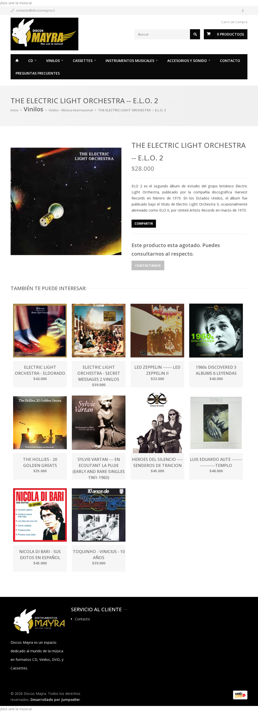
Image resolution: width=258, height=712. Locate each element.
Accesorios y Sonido (187, 60)
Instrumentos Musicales (130, 60)
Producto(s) (230, 34)
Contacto (230, 60)
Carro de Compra (234, 22)
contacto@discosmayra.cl (35, 10)
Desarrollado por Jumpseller (55, 699)
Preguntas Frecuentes (38, 73)
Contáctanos (148, 265)
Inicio (17, 60)
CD (30, 60)
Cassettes (82, 60)
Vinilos (53, 60)
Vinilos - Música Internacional (71, 110)
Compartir (144, 223)
